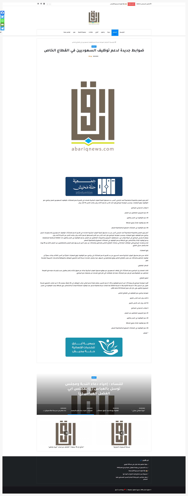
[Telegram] (2, 28)
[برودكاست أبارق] (94, 18)
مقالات (91, 32)
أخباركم (115, 32)
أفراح (96, 32)
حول (74, 32)
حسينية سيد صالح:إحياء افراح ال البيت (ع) (135, 474)
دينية (108, 32)
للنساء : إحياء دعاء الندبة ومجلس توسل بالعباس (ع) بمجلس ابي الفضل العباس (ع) (94, 389)
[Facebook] (2, 13)
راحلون (103, 32)
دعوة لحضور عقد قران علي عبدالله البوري (136, 464)
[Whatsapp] (2, 21)
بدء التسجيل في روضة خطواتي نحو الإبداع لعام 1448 (132, 467)
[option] (94, 390)
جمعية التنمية (82, 32)
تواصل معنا (67, 32)
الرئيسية (122, 32)
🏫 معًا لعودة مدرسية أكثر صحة (118, 4)
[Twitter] (2, 17)
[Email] (2, 25)
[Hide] (1, 32)
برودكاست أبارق (119, 490)
